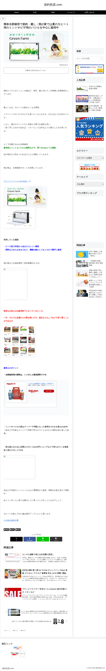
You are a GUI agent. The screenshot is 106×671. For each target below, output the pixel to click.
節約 (19, 529)
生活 (13, 529)
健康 (7, 529)
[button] (56, 539)
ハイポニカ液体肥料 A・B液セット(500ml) (40, 383)
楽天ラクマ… (44, 318)
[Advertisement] (36, 80)
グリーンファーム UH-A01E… (16, 181)
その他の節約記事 (11, 520)
